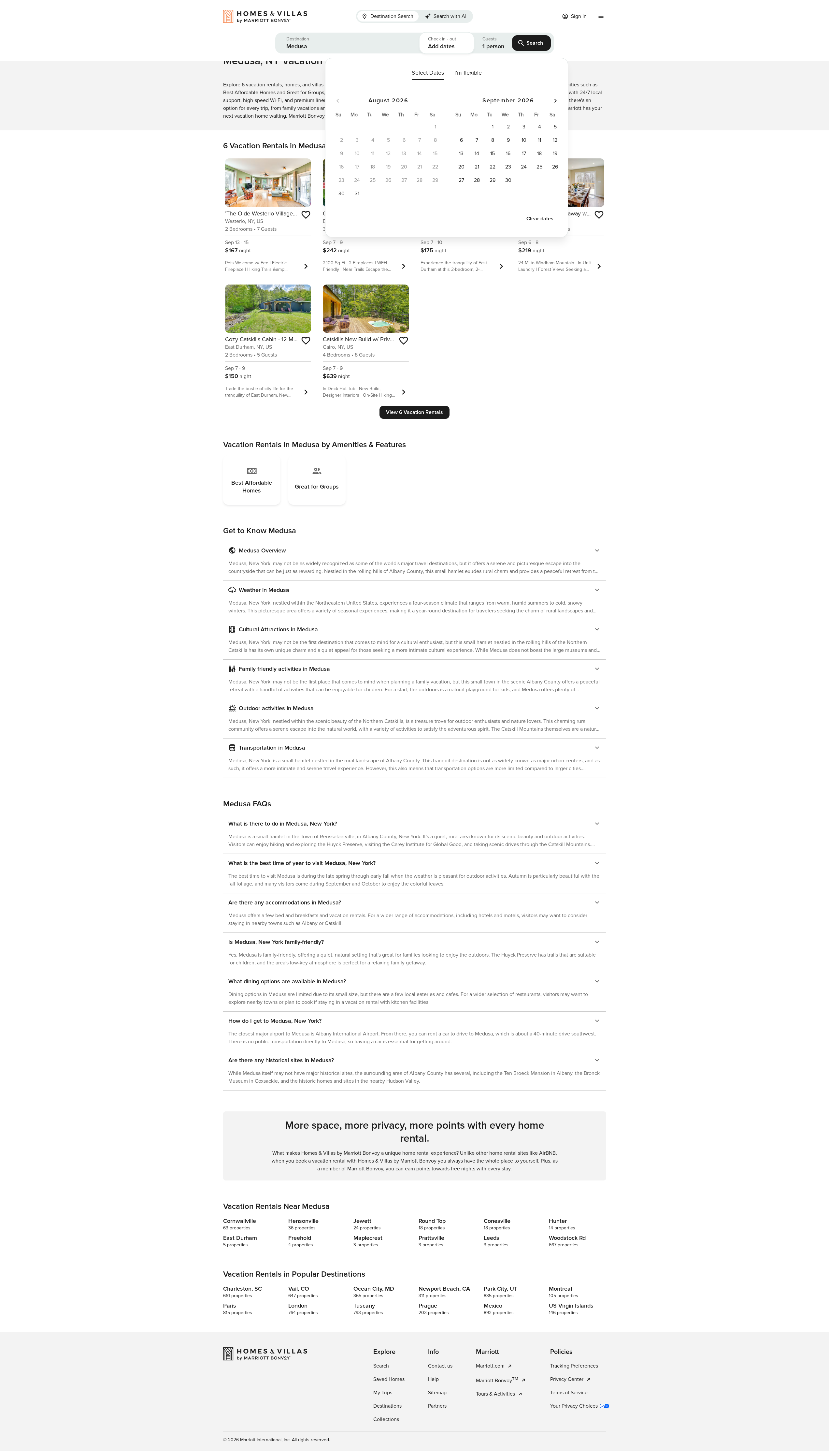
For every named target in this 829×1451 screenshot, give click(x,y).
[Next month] (555, 100)
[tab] (388, 16)
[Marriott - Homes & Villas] (268, 16)
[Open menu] (601, 16)
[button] (347, 43)
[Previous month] (338, 100)
